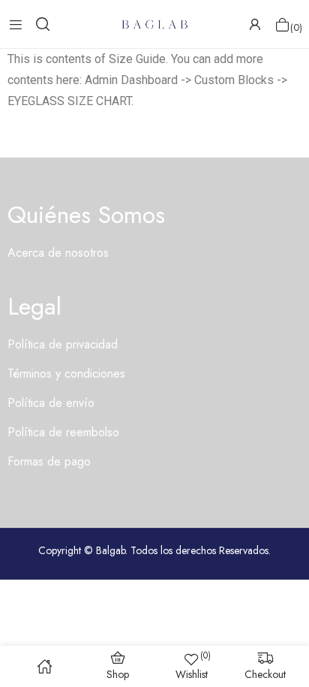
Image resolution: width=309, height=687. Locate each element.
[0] (282, 24)
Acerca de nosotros (58, 252)
